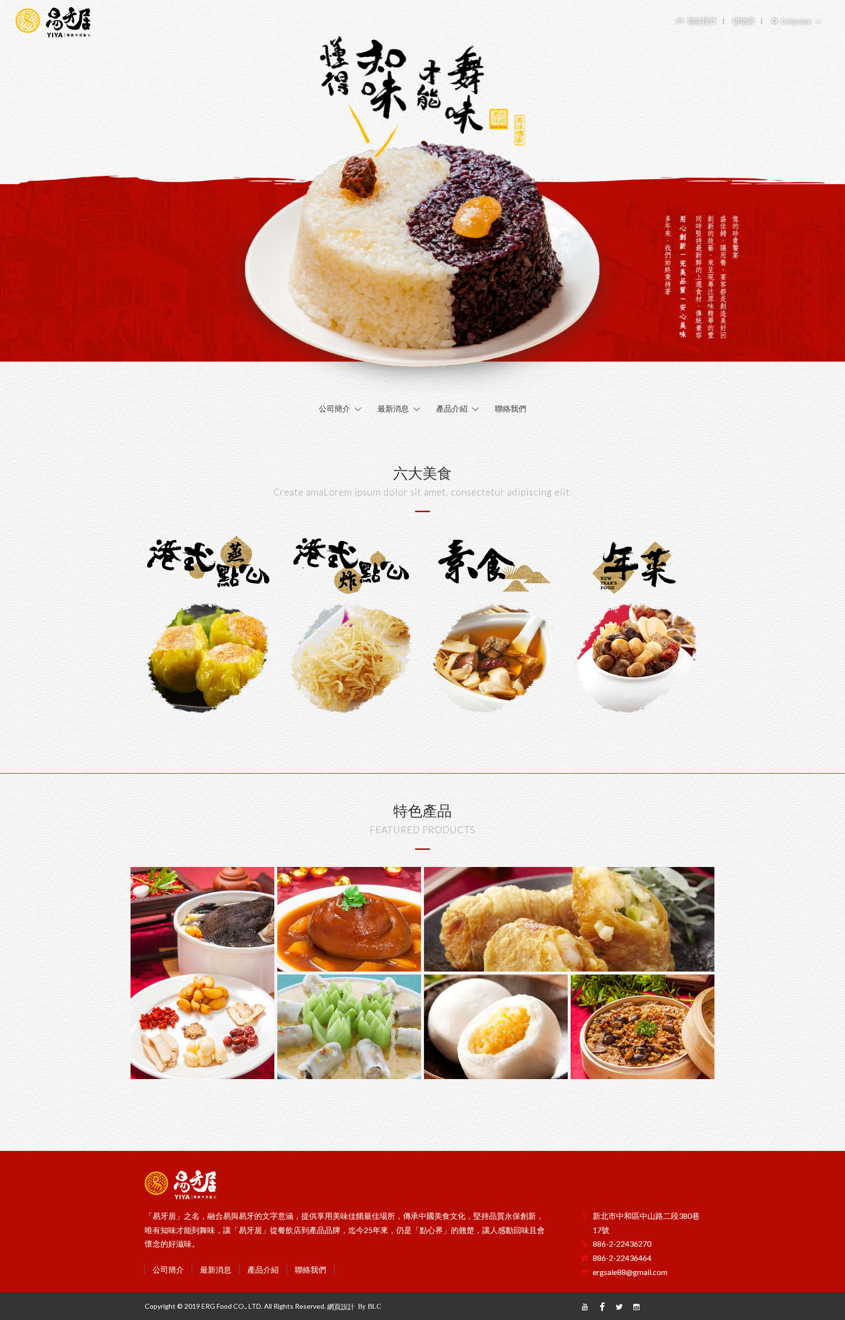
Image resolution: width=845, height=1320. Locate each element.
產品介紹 (263, 1269)
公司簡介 (168, 1269)
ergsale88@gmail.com (630, 1272)
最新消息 (215, 1269)
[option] (422, 197)
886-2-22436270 (622, 1243)
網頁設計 (341, 1306)
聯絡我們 (310, 1269)
